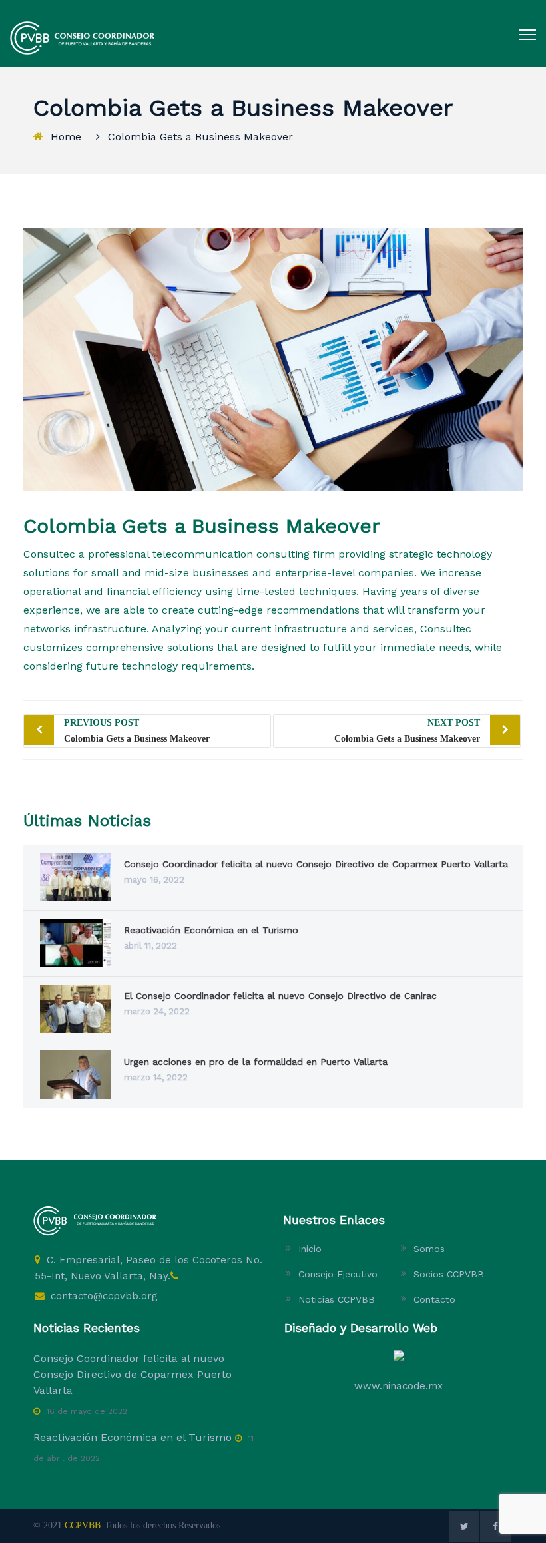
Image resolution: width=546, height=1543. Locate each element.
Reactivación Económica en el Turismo (211, 930)
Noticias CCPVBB (336, 1299)
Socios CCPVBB (448, 1274)
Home (66, 136)
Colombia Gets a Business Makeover (137, 731)
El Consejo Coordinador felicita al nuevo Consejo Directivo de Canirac (280, 996)
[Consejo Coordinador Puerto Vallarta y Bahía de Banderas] (82, 37)
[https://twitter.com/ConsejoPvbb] (464, 1526)
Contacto (434, 1299)
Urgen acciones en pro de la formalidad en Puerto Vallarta (256, 1061)
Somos (429, 1248)
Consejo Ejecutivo (338, 1274)
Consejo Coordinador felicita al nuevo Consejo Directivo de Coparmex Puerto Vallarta (316, 864)
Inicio (310, 1248)
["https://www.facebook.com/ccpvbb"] (495, 1526)
